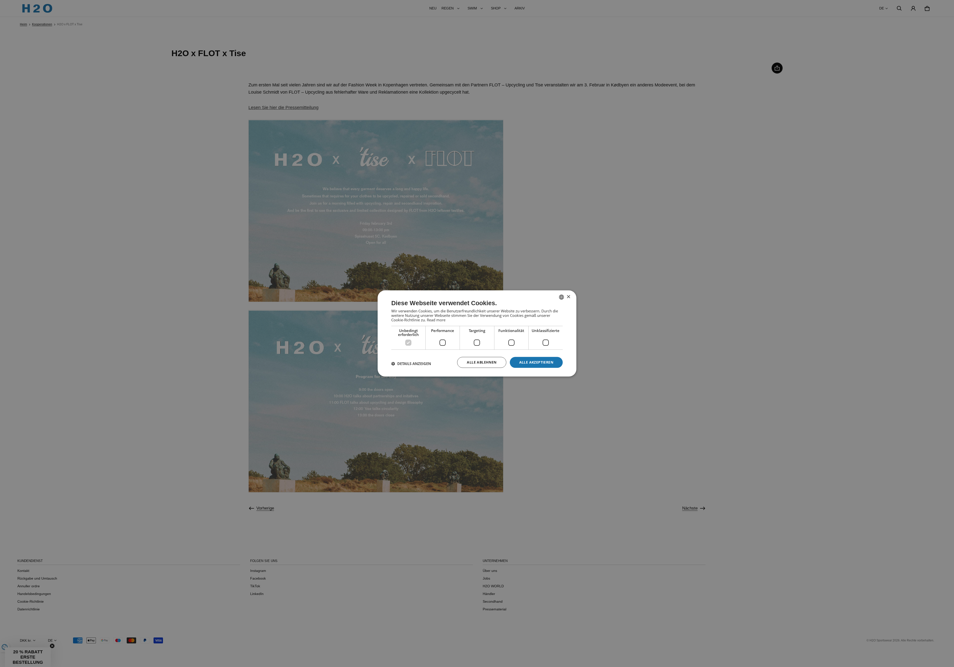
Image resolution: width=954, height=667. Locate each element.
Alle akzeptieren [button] (536, 362)
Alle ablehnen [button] (481, 362)
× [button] (568, 297)
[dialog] (477, 333)
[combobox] (561, 297)
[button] (411, 363)
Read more (436, 319)
